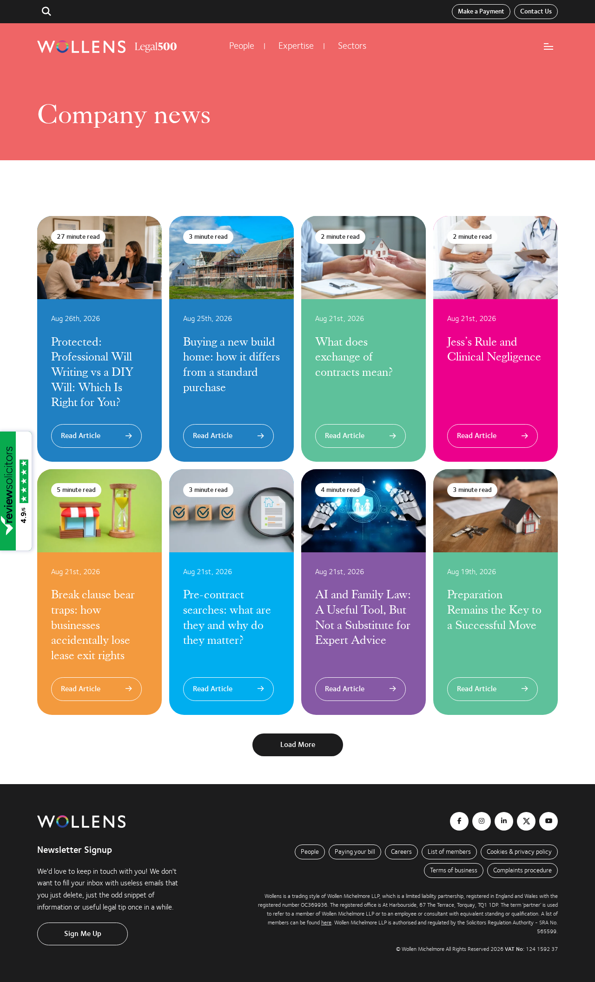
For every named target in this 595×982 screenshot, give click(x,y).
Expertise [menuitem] (296, 46)
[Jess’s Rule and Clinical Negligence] (495, 339)
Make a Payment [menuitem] (481, 11)
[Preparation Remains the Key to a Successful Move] (495, 592)
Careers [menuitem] (401, 852)
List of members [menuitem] (449, 852)
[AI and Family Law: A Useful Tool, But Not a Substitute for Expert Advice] (363, 592)
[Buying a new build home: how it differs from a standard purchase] (231, 339)
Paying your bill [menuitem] (355, 852)
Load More (297, 744)
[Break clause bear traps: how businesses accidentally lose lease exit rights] (99, 592)
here (326, 922)
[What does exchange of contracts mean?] (363, 339)
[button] (46, 11)
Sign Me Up (82, 933)
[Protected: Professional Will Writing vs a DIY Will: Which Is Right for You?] (99, 339)
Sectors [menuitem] (352, 46)
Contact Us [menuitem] (536, 11)
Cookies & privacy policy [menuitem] (519, 852)
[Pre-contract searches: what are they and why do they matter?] (231, 592)
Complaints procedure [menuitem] (522, 870)
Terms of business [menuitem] (453, 870)
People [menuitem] (241, 46)
